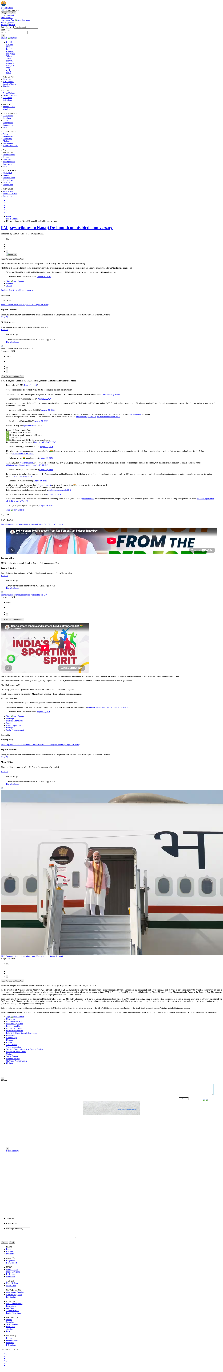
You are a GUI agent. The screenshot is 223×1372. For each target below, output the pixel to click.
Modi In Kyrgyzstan (14, 1024)
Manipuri (10, 65)
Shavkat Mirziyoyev (14, 1031)
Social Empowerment (15, 730)
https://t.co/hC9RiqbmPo (21, 476)
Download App (12, 342)
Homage (9, 728)
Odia (8, 68)
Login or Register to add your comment (17, 290)
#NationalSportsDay (14, 465)
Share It (4, 1081)
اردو (8, 70)
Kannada (10, 51)
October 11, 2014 (44, 277)
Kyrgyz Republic (13, 1026)
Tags (8, 281)
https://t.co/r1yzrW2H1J (112, 394)
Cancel (4, 1242)
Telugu (9, 56)
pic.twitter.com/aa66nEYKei (108, 417)
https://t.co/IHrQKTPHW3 (45, 442)
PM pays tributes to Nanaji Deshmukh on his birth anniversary (57, 227)
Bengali (9, 49)
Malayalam (10, 54)
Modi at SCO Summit (15, 1028)
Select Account (12, 1151)
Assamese (10, 63)
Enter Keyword (7, 27)
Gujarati (9, 44)
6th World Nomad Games (16, 1061)
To (2, 32)
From (3, 30)
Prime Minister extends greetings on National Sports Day (24, 595)
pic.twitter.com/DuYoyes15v (17, 501)
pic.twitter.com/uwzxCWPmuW (117, 707)
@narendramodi (30, 385)
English (9, 42)
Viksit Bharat (11, 1045)
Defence (9, 1040)
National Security (13, 1058)
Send (12, 1242)
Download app (7, 8)
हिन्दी (8, 47)
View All (4, 317)
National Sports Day (14, 721)
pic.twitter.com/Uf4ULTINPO (35, 465)
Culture (9, 1054)
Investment (10, 1035)
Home (8, 216)
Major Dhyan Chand (14, 725)
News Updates (12, 219)
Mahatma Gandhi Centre (16, 1051)
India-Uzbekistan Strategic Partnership (21, 1033)
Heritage (9, 1063)
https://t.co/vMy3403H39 (86, 417)
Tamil (8, 58)
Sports (8, 723)
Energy (9, 1042)
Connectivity (11, 1038)
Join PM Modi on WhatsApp (12, 259)
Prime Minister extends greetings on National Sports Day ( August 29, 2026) (32, 524)
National (9, 283)
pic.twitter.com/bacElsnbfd (23, 453)
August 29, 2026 (44, 399)
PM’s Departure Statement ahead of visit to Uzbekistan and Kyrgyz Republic (32, 956)
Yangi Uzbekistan (13, 1047)
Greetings (10, 718)
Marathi (9, 61)
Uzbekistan (10, 1019)
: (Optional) (14, 1228)
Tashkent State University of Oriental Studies (24, 1049)
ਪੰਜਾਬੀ (8, 72)
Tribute (9, 286)
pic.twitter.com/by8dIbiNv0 (59, 490)
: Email (11, 1223)
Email (10, 1218)
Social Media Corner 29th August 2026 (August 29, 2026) (25, 305)
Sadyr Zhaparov (12, 1056)
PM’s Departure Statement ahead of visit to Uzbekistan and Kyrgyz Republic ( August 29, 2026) (40, 744)
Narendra (7, 15)
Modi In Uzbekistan (14, 1021)
